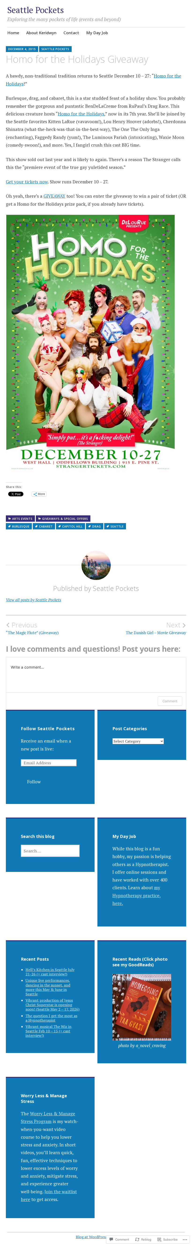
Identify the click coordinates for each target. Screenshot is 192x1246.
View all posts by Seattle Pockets (33, 600)
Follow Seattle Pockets (48, 728)
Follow (34, 782)
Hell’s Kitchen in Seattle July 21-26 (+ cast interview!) (50, 972)
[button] (90, 343)
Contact (71, 32)
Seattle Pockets (35, 9)
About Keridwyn (41, 32)
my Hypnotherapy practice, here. (136, 895)
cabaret (46, 526)
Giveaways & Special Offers (65, 519)
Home (13, 32)
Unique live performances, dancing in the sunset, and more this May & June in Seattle (48, 987)
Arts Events (22, 519)
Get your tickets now (27, 182)
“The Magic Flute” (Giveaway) (32, 628)
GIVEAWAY (54, 196)
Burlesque (21, 526)
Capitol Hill (72, 526)
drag (96, 526)
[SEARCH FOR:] (50, 851)
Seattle (117, 526)
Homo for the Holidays (81, 114)
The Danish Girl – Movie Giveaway (156, 628)
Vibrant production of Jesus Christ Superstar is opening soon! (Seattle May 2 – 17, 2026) (52, 1005)
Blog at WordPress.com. (96, 1236)
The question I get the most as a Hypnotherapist (51, 1018)
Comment (169, 701)
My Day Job (97, 32)
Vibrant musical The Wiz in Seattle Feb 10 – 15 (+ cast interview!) (48, 1031)
